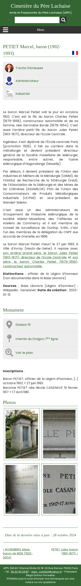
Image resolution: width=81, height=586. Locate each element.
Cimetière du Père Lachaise (40, 9)
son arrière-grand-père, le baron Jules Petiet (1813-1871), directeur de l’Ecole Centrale (40, 255)
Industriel (23, 93)
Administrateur (27, 81)
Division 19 (23, 324)
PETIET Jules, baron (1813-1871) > (65, 551)
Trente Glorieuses (29, 68)
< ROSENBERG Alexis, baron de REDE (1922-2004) (18, 553)
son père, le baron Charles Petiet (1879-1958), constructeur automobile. (40, 262)
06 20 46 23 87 (20, 571)
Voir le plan (24, 352)
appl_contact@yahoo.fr (46, 571)
